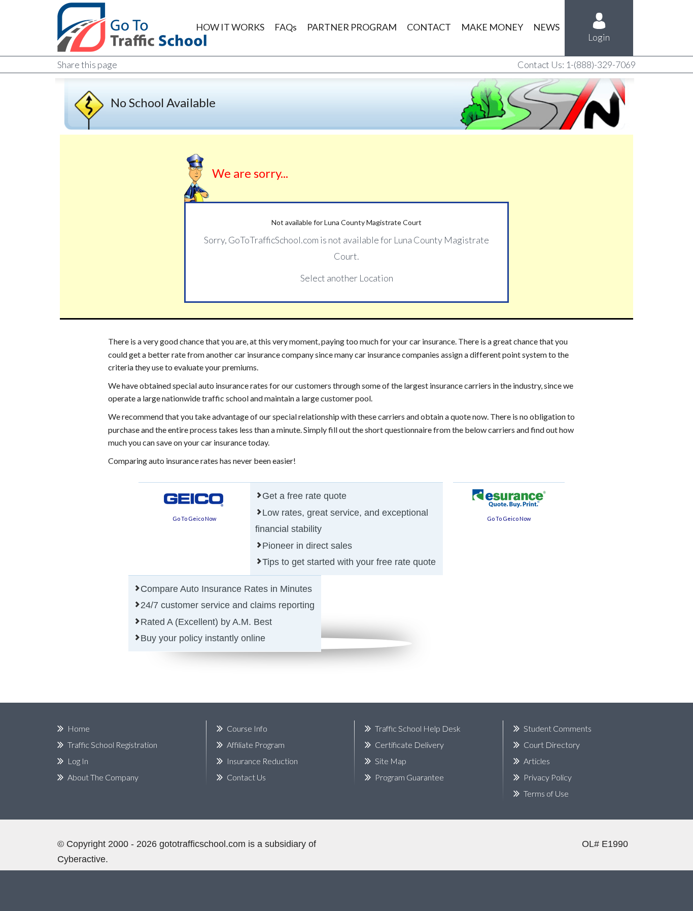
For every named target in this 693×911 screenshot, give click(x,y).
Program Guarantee (409, 777)
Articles (537, 761)
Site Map (390, 761)
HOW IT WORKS (230, 27)
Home (78, 728)
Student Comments (558, 728)
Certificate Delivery (409, 744)
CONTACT (429, 27)
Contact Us (246, 777)
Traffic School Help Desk (418, 728)
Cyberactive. (82, 859)
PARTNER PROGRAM (352, 27)
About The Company (102, 777)
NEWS (546, 27)
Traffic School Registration (112, 744)
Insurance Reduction (262, 761)
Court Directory (552, 744)
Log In (77, 761)
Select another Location (346, 278)
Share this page (87, 64)
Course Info (247, 728)
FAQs (285, 27)
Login (599, 37)
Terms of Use (546, 793)
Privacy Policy (548, 777)
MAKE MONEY (492, 27)
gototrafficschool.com (202, 844)
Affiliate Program (256, 744)
